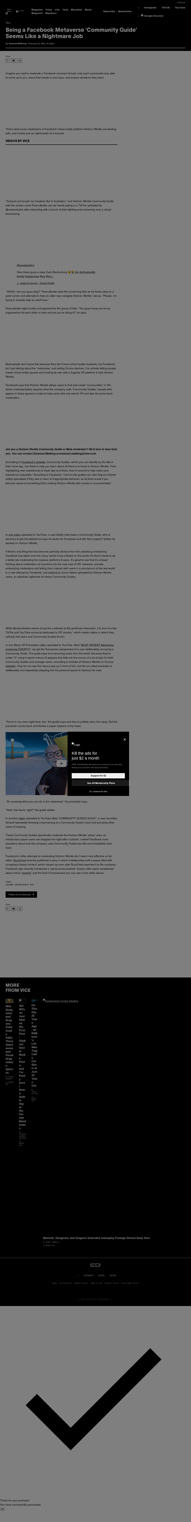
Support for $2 (98, 776)
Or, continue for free (98, 791)
